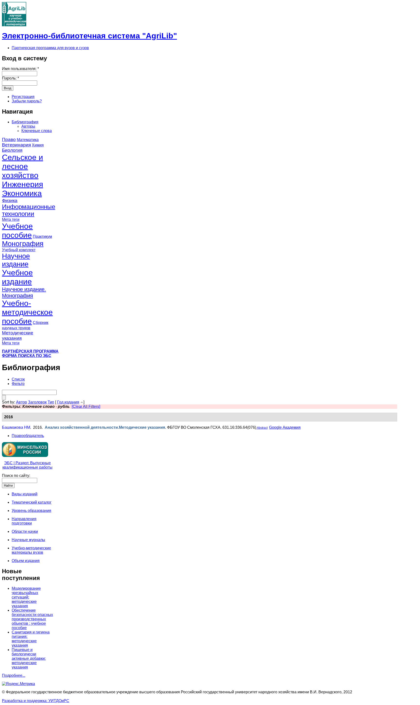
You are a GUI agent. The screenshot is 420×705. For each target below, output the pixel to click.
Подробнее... (13, 675)
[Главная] (14, 25)
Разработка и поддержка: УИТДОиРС (35, 701)
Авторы (28, 126)
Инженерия (22, 184)
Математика (28, 140)
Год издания (68, 402)
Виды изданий (24, 494)
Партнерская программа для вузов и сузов (50, 48)
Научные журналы (28, 540)
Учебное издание (17, 277)
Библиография (25, 122)
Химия (38, 145)
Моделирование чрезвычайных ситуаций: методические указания (26, 597)
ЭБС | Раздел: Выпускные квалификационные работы (27, 465)
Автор (21, 402)
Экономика (22, 193)
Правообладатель (28, 436)
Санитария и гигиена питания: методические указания (31, 638)
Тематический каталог (32, 502)
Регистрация (23, 97)
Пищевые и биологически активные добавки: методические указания (29, 658)
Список (18, 379)
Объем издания (26, 561)
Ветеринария (16, 144)
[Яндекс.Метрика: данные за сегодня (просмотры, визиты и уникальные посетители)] (18, 684)
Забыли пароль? (27, 101)
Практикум (42, 236)
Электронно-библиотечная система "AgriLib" (89, 35)
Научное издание (16, 260)
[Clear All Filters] (86, 406)
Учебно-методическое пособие (27, 312)
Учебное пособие (17, 231)
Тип (51, 402)
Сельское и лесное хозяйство (22, 166)
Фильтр (18, 384)
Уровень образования (31, 511)
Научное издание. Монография (24, 292)
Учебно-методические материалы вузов (31, 550)
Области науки (25, 531)
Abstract (262, 427)
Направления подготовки (24, 521)
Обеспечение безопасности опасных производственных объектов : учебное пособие (32, 619)
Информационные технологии (28, 210)
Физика (10, 200)
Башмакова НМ (16, 427)
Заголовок (37, 402)
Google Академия (285, 427)
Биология (12, 150)
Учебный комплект (18, 250)
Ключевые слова (36, 131)
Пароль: (10, 78)
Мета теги (10, 219)
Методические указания (17, 335)
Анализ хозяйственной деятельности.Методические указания (105, 427)
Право (9, 139)
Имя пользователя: (20, 69)
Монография (23, 244)
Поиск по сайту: (16, 475)
